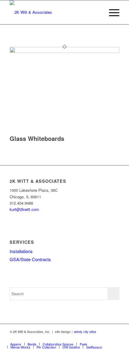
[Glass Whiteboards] (64, 51)
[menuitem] (111, 12)
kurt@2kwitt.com (24, 209)
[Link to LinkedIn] (114, 337)
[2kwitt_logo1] (53, 12)
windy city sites (85, 331)
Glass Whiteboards (37, 138)
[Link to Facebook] (105, 337)
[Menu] (111, 12)
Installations (21, 251)
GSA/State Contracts (30, 259)
